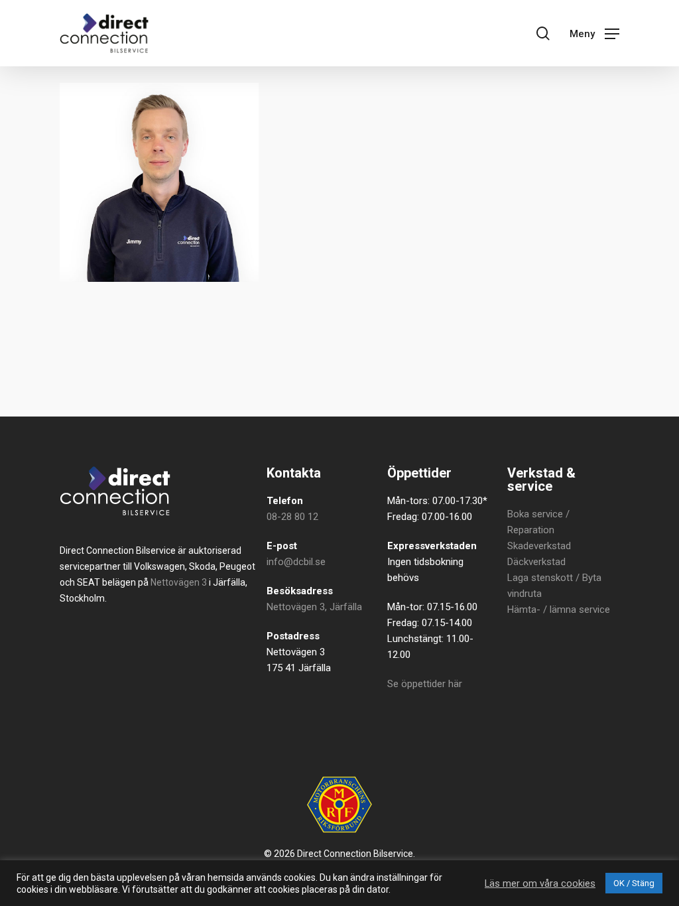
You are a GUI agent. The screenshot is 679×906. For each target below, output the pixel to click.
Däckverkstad (536, 562)
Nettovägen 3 (179, 582)
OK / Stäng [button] (633, 883)
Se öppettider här (424, 684)
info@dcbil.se (296, 562)
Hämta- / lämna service (558, 609)
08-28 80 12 (292, 517)
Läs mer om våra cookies (540, 883)
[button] (594, 33)
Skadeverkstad (539, 546)
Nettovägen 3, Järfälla (314, 607)
